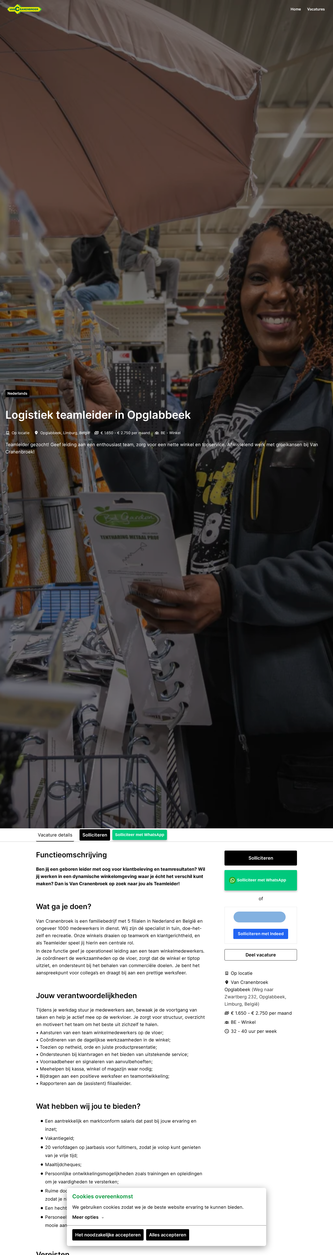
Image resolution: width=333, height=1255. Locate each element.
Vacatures (316, 9)
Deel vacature (261, 955)
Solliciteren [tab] (94, 835)
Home (296, 9)
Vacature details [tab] (55, 835)
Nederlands (17, 393)
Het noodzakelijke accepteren (108, 1235)
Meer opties (85, 1217)
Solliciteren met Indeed (261, 933)
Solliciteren (261, 858)
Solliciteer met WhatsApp (139, 834)
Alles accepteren (167, 1235)
